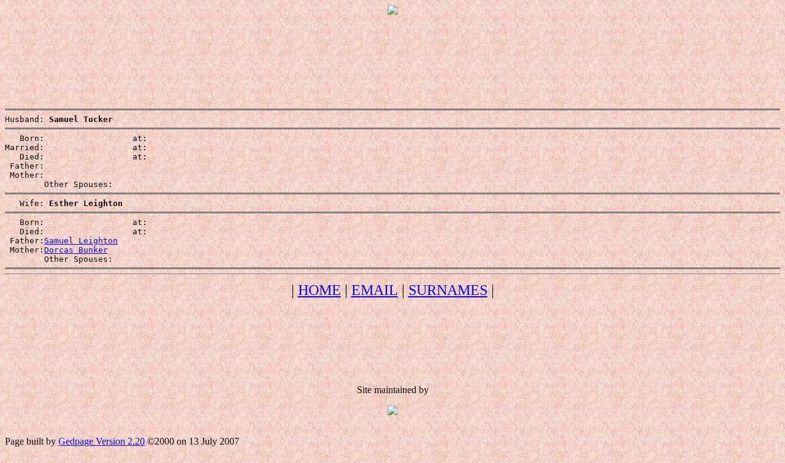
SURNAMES (448, 290)
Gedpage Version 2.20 (101, 441)
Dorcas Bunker (76, 249)
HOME (319, 290)
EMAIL (374, 290)
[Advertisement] (392, 52)
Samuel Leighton (81, 240)
